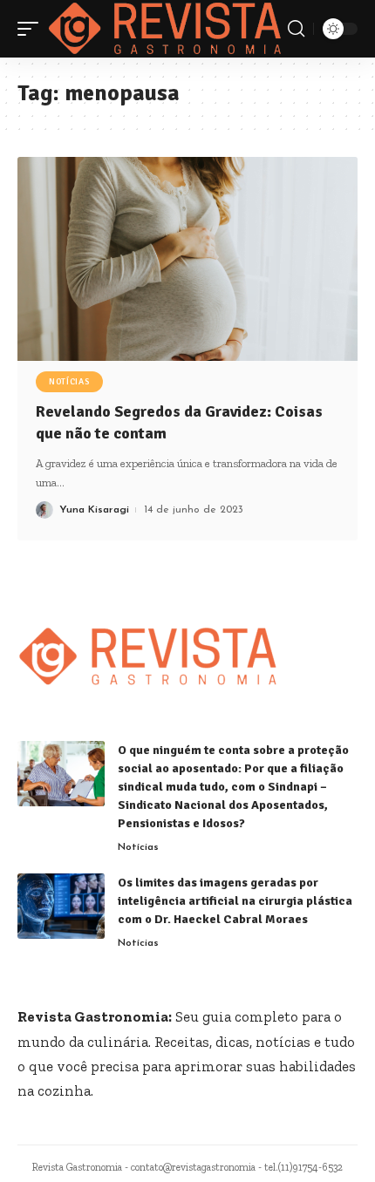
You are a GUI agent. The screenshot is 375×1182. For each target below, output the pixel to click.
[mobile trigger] (32, 29)
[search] (296, 29)
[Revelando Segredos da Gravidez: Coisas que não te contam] (187, 259)
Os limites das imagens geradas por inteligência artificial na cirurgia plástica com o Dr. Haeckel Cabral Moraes (235, 901)
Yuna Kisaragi (94, 510)
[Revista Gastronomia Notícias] (165, 29)
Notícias (69, 382)
